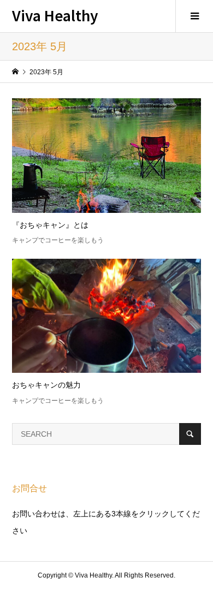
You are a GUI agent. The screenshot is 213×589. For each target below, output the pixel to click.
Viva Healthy (55, 15)
